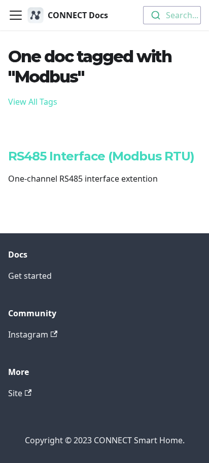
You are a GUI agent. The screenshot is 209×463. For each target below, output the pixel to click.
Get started (30, 275)
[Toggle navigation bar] (15, 15)
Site (15, 393)
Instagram (28, 334)
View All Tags (32, 101)
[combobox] (172, 15)
